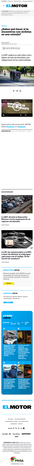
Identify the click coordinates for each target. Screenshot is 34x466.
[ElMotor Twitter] (16, 428)
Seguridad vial (22, 131)
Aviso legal (10, 419)
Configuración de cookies (11, 421)
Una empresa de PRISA (17, 459)
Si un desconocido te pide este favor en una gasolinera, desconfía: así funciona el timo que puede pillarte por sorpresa (9, 384)
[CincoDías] (16, 434)
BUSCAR (8, 302)
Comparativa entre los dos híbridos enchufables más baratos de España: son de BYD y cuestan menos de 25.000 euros (24, 384)
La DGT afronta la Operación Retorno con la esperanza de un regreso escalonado (15, 219)
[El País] (5, 434)
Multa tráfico (17, 1)
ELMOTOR (6, 322)
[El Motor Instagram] (18, 428)
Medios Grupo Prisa (17, 464)
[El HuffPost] (26, 434)
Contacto (20, 423)
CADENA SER (27, 323)
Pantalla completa (30, 115)
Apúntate (8, 283)
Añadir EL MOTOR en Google (13, 48)
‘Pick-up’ (10, 1)
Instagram (21, 127)
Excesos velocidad (28, 1)
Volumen (20, 115)
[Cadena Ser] (16, 436)
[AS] (10, 434)
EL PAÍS (18, 323)
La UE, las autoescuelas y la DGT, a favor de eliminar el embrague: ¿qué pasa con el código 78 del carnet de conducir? (16, 255)
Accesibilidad (13, 423)
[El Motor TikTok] (21, 428)
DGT (16, 131)
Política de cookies (23, 421)
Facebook (10, 127)
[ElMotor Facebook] (13, 428)
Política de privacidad (20, 419)
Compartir (25, 115)
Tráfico (29, 131)
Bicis (13, 131)
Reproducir (17, 106)
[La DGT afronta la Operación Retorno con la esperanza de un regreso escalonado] (17, 204)
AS (22, 322)
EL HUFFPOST (13, 323)
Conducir (4, 26)
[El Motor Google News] (24, 428)
